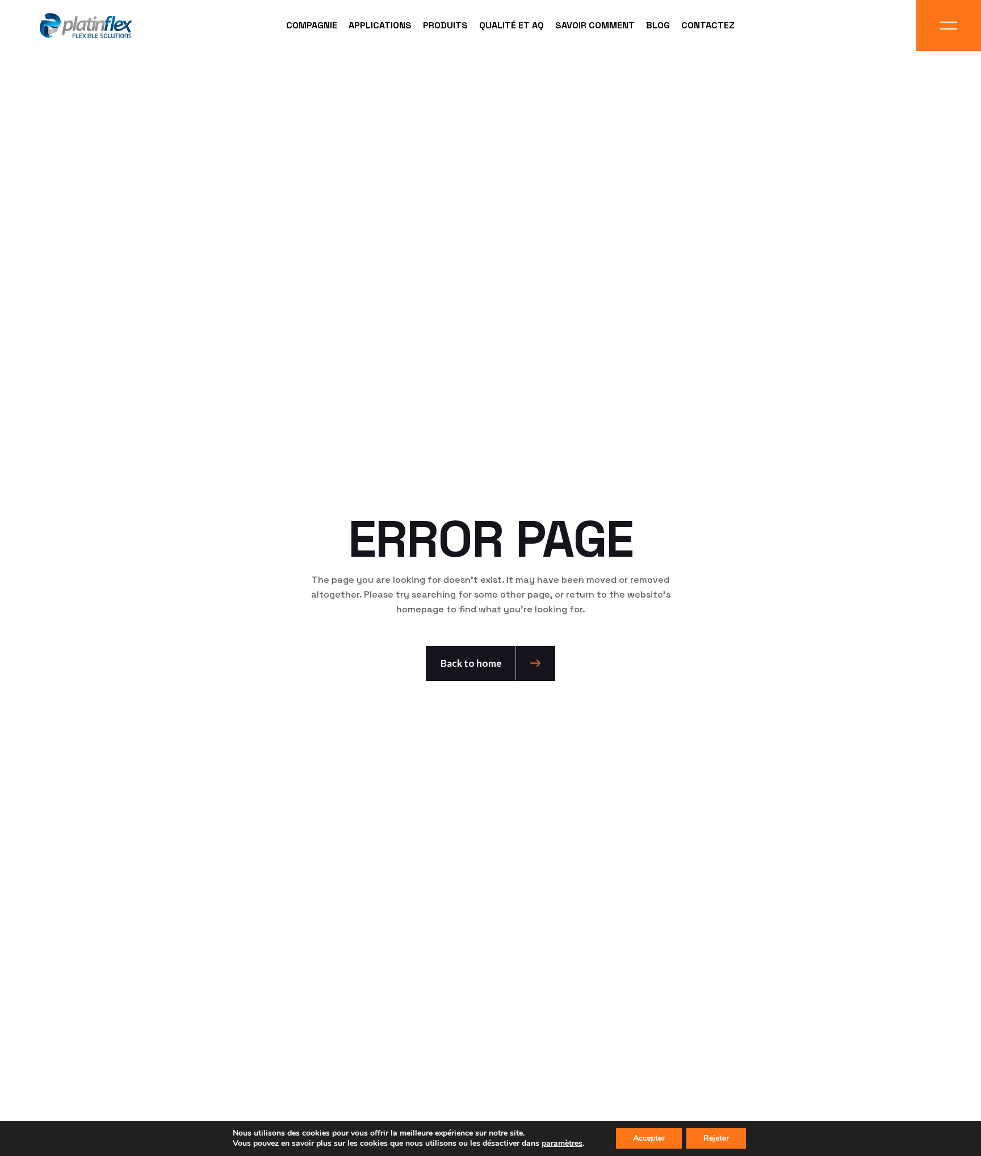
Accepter (649, 1138)
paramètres (562, 1143)
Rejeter (716, 1138)
